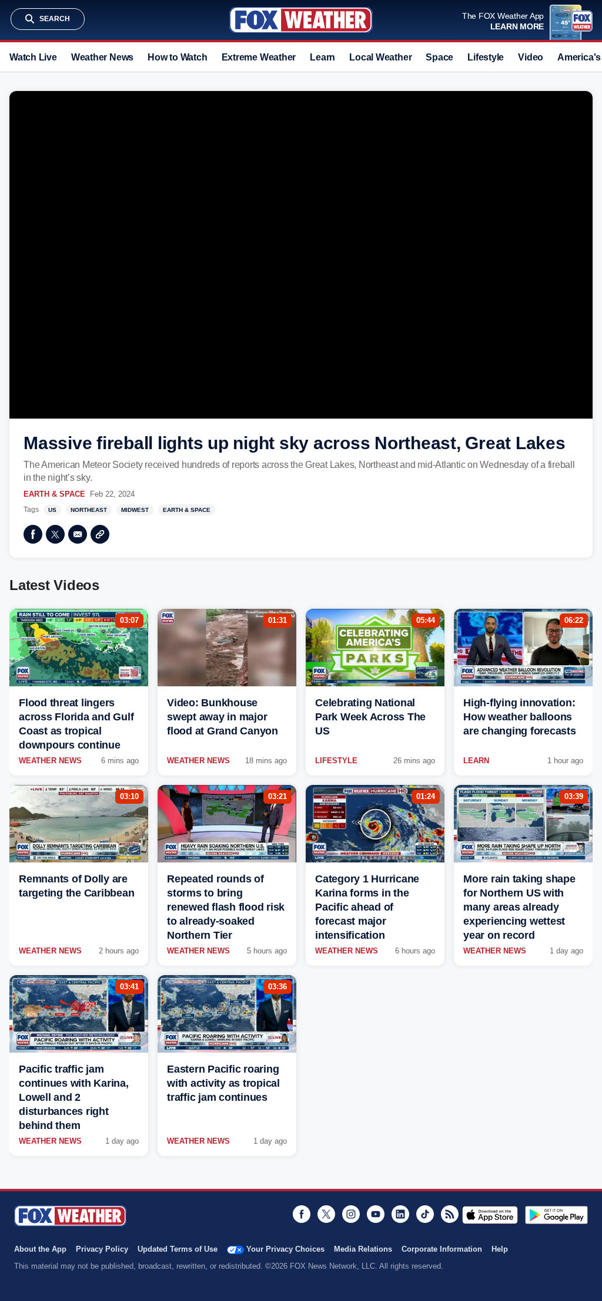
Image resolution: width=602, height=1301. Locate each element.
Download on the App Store (490, 1214)
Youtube (375, 1214)
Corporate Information (442, 1249)
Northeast (89, 510)
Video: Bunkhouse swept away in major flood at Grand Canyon (222, 717)
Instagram (351, 1214)
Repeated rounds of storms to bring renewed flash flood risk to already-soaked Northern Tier (226, 907)
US (52, 510)
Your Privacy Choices (285, 1249)
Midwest (135, 510)
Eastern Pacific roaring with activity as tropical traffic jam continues (223, 1083)
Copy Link (100, 534)
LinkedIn (400, 1214)
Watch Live (33, 57)
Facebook (33, 534)
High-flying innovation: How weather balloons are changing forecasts (519, 717)
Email (77, 534)
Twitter (55, 534)
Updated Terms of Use (178, 1249)
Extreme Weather (259, 57)
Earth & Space (54, 494)
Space (439, 57)
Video (530, 57)
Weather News (102, 57)
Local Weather (380, 57)
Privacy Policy (102, 1249)
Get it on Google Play (556, 1214)
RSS (450, 1214)
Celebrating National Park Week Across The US (370, 717)
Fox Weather (301, 20)
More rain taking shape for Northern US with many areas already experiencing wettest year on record (519, 907)
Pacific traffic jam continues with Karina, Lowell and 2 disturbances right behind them (74, 1097)
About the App (40, 1249)
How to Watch (177, 57)
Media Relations (363, 1249)
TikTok (425, 1214)
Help (499, 1249)
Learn (322, 57)
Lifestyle (485, 57)
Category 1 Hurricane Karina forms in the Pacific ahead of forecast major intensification (367, 907)
